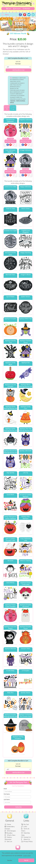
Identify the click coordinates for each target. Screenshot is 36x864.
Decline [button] (9, 860)
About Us (27, 839)
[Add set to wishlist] (13, 145)
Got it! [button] (26, 860)
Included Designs (13, 108)
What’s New (11, 835)
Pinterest (10, 144)
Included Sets (7, 108)
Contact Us (27, 837)
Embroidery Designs (10, 828)
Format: (18, 64)
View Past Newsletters (18, 786)
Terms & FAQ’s (25, 830)
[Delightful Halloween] (25, 130)
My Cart (26, 824)
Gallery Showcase (8, 838)
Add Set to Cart (10, 141)
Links (25, 827)
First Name (7, 794)
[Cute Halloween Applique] (10, 161)
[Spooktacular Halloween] (10, 130)
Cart (9, 9)
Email (5, 788)
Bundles (9, 833)
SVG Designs (11, 831)
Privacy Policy (28, 841)
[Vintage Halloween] (25, 161)
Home (9, 824)
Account (17, 9)
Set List (9, 841)
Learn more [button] (27, 855)
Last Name (7, 799)
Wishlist (27, 9)
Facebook (7, 144)
